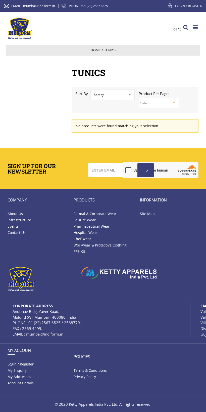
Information (153, 200)
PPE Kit (79, 251)
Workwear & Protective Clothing (100, 245)
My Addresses (19, 376)
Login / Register (188, 6)
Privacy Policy (85, 376)
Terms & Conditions (90, 370)
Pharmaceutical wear (92, 226)
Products (84, 200)
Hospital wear (85, 232)
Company (17, 200)
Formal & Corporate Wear (95, 213)
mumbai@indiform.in (39, 6)
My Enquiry (17, 370)
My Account (20, 350)
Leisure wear (85, 220)
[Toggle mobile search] (185, 27)
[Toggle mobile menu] (195, 27)
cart (177, 29)
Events (13, 226)
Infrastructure (19, 220)
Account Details (21, 383)
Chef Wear (82, 238)
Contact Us (17, 232)
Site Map (147, 213)
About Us (15, 213)
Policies (82, 356)
